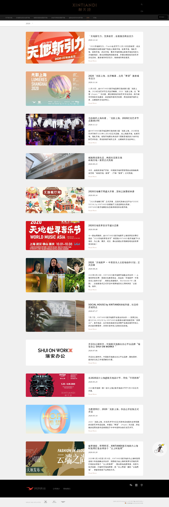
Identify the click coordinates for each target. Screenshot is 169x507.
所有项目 (162, 17)
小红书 (136, 485)
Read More (92, 61)
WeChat (130, 485)
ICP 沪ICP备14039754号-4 (135, 501)
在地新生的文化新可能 (23, 18)
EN (142, 11)
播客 (141, 485)
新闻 (88, 18)
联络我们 (66, 488)
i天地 (94, 18)
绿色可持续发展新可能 (58, 18)
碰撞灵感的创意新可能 (40, 18)
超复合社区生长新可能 (76, 18)
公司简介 (56, 488)
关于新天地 (8, 18)
